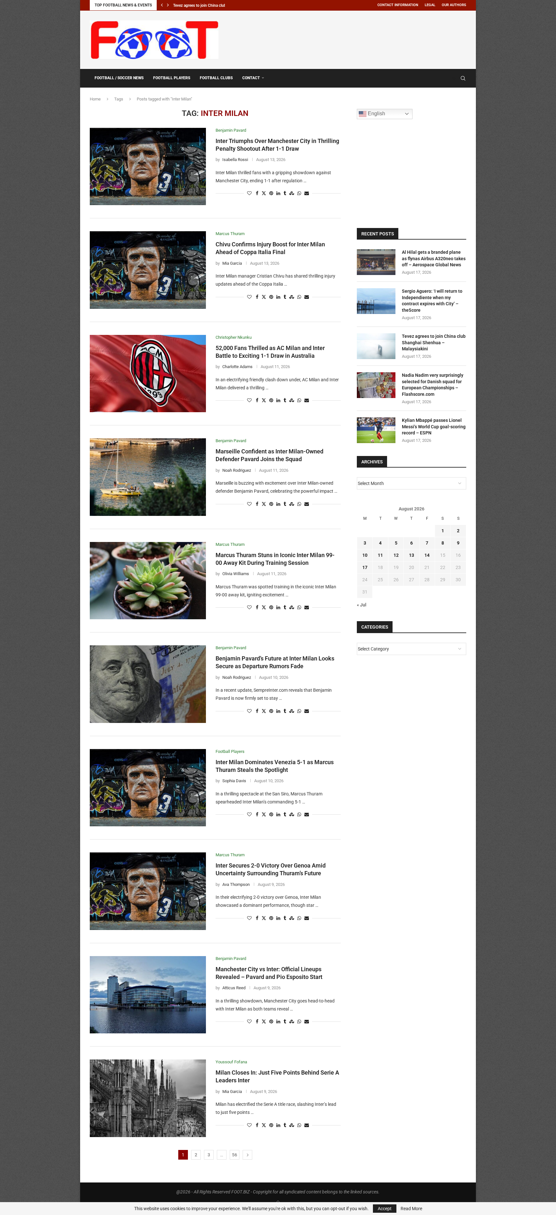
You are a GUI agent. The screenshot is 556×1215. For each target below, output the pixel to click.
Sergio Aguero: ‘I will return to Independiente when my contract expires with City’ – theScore (432, 301)
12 (396, 555)
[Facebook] (447, 78)
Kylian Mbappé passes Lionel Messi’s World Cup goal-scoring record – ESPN (434, 426)
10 (364, 555)
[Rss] (454, 78)
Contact (251, 78)
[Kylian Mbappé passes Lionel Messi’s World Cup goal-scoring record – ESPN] (376, 430)
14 (427, 555)
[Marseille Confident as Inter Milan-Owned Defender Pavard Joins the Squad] (148, 477)
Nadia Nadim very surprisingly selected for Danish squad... (222, 5)
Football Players (171, 78)
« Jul (361, 604)
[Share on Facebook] (257, 193)
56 (234, 1154)
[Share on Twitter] (264, 193)
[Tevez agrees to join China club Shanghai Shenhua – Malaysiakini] (376, 346)
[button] (161, 5)
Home (95, 99)
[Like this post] (249, 193)
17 (364, 567)
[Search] (463, 78)
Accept (385, 1208)
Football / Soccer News (119, 78)
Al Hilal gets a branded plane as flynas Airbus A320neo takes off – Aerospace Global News (434, 258)
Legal (430, 5)
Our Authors (454, 5)
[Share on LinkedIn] (278, 193)
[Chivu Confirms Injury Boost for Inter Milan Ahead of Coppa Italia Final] (148, 269)
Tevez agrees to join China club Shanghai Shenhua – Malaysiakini (434, 342)
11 (380, 555)
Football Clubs (216, 78)
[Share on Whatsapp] (299, 193)
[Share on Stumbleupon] (291, 193)
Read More (411, 1208)
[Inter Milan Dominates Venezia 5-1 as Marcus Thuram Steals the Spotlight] (148, 787)
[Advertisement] (349, 38)
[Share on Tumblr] (284, 193)
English (375, 113)
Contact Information (397, 5)
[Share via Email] (306, 193)
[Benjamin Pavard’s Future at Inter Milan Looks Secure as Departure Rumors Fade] (148, 684)
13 (411, 555)
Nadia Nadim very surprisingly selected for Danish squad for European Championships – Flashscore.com (432, 385)
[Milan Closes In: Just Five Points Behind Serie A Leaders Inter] (148, 1098)
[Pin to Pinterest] (271, 193)
